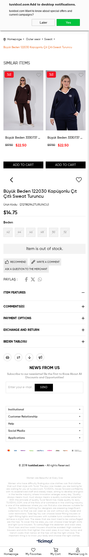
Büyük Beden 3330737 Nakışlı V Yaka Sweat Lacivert (65, 137)
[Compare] (18, 357)
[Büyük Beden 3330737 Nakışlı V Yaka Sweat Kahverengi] (23, 100)
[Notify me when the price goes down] (29, 357)
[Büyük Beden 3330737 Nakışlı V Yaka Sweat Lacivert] (66, 100)
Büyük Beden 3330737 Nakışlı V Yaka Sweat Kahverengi (23, 137)
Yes (68, 22)
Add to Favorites (39, 75)
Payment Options (17, 318)
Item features (14, 292)
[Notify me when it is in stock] (40, 357)
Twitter (33, 279)
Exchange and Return (21, 330)
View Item (23, 127)
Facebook (26, 279)
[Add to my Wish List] (7, 357)
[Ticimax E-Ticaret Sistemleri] (45, 541)
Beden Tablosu (15, 341)
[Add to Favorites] (78, 179)
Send (43, 387)
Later (43, 22)
